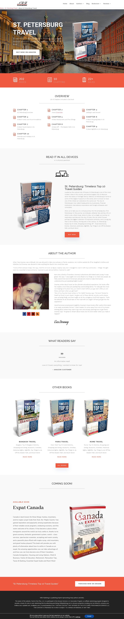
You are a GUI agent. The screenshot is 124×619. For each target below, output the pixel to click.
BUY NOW (72, 234)
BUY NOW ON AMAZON (26, 52)
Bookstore (95, 4)
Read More (27, 457)
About (72, 4)
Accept (89, 616)
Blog (87, 4)
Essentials (59, 112)
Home (65, 4)
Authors (79, 4)
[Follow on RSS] (37, 314)
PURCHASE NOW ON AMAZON (90, 584)
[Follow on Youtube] (33, 314)
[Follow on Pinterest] (29, 314)
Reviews (106, 4)
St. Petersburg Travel (11, 8)
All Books (62, 465)
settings (78, 617)
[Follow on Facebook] (24, 314)
